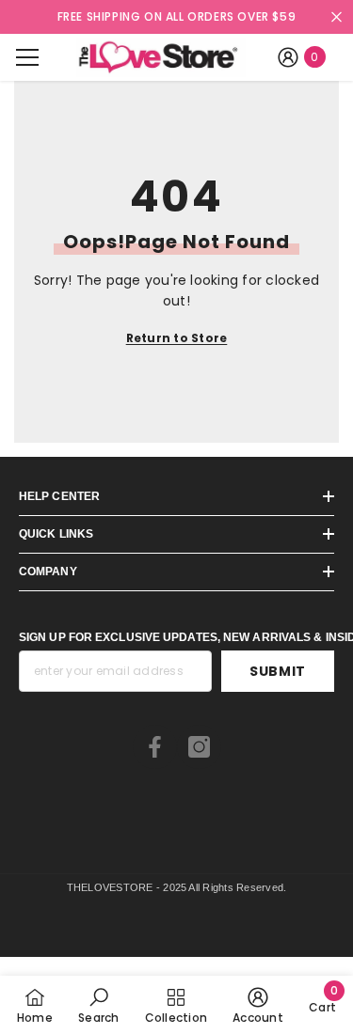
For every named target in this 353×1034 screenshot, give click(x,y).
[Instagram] (199, 747)
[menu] (27, 57)
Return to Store (177, 338)
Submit (277, 671)
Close (336, 17)
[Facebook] (155, 747)
